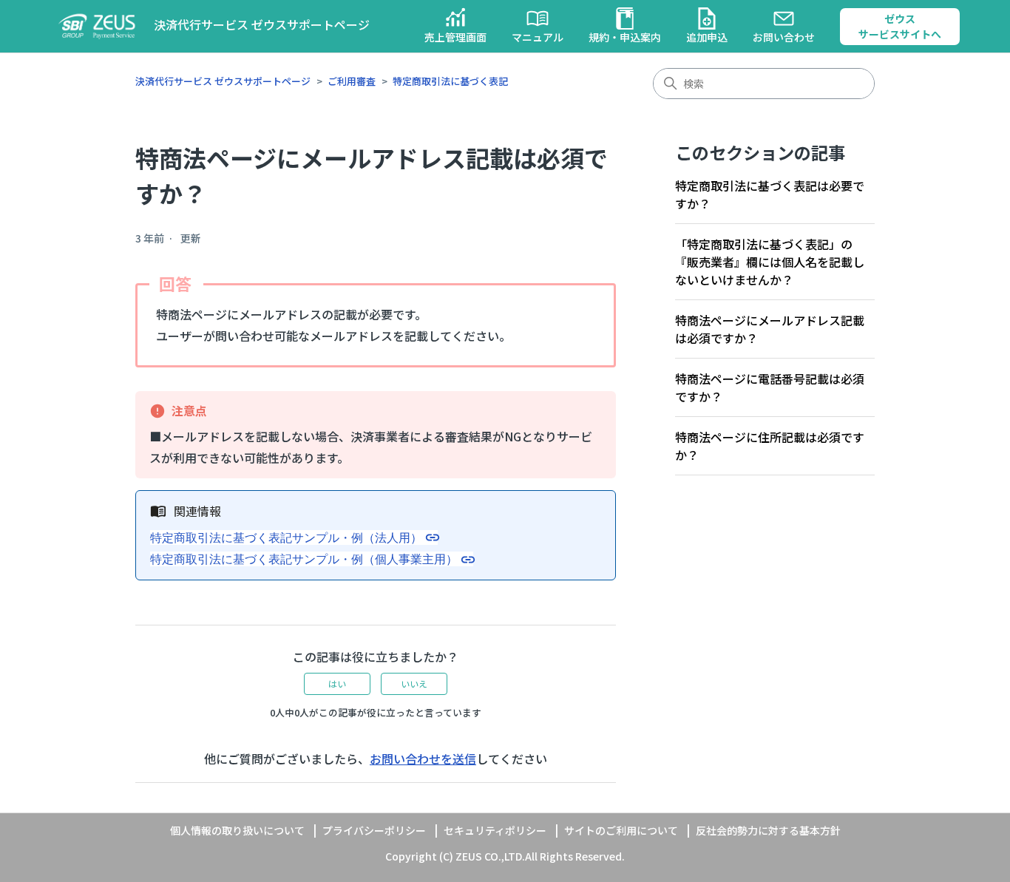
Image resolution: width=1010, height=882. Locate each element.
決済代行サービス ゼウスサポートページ (223, 81)
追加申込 (707, 37)
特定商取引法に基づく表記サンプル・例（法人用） (286, 537)
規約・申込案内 (625, 37)
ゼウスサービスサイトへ (899, 26)
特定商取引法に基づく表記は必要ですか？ (769, 194)
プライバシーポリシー (374, 830)
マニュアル (537, 37)
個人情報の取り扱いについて (237, 830)
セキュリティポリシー (495, 830)
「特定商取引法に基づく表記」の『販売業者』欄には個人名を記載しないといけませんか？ (769, 261)
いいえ (414, 683)
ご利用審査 (352, 81)
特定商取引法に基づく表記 (450, 81)
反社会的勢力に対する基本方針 (768, 830)
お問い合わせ (784, 37)
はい (337, 683)
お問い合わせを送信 (423, 758)
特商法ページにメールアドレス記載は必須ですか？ (769, 329)
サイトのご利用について (621, 830)
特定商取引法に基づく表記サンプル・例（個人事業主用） (304, 559)
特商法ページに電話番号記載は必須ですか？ (769, 387)
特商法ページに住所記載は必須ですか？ (769, 446)
